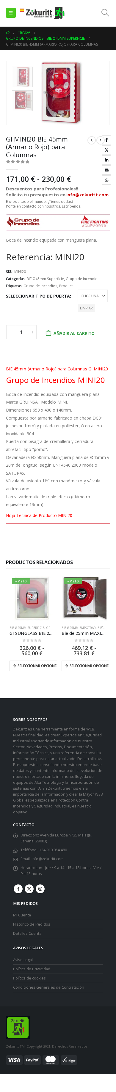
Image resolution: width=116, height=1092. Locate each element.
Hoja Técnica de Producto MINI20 (39, 515)
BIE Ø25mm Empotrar (79, 628)
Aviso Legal (23, 959)
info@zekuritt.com (48, 858)
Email (106, 170)
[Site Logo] (42, 12)
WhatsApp (106, 180)
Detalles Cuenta (27, 933)
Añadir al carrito (74, 333)
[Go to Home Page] (8, 33)
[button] (11, 13)
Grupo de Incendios (83, 278)
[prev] (91, 140)
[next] (100, 140)
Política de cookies (29, 978)
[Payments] (41, 1060)
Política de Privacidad (31, 968)
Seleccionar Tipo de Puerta (38, 296)
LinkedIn (106, 160)
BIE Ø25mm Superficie (27, 628)
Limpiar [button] (86, 308)
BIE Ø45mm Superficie (45, 278)
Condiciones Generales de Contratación (48, 987)
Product (66, 285)
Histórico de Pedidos (31, 924)
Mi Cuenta (22, 915)
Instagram (40, 888)
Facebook (106, 139)
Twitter (106, 150)
